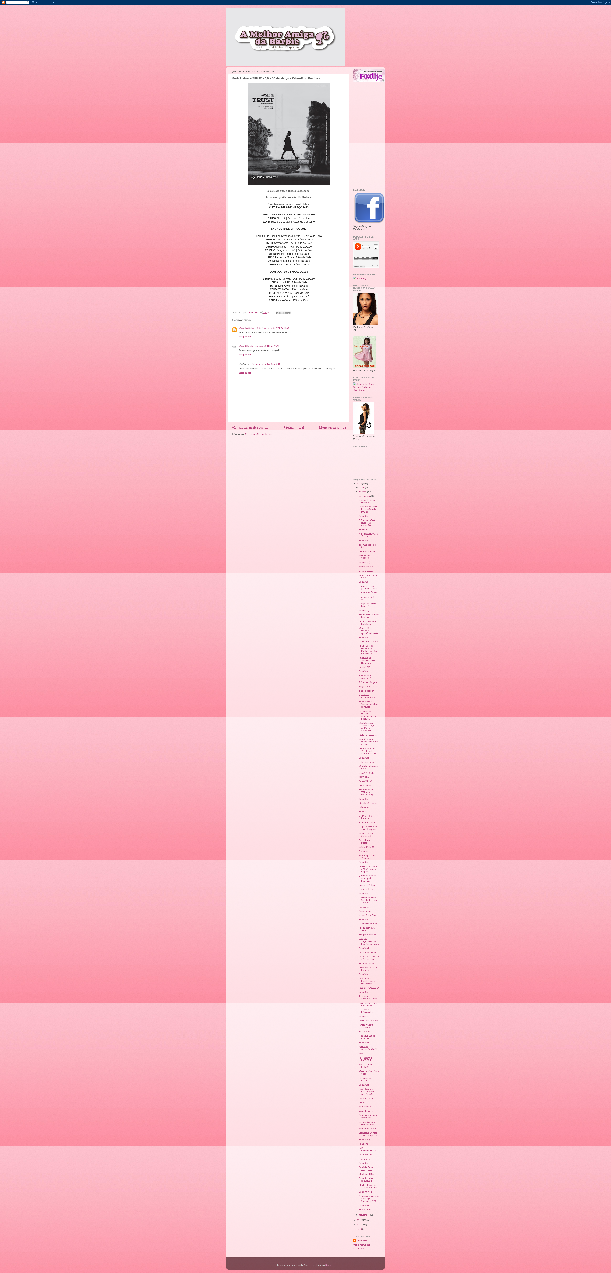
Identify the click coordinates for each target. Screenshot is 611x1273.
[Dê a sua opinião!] (280, 312)
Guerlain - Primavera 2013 (369, 696)
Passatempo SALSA (365, 1079)
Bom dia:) (364, 610)
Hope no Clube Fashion (367, 1037)
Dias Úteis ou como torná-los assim (368, 741)
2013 (359, 483)
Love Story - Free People (368, 968)
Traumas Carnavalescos (368, 997)
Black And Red (366, 1174)
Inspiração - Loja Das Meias (368, 1004)
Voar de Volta (366, 1111)
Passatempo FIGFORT (365, 1059)
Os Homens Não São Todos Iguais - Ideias (369, 900)
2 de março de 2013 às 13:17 (265, 364)
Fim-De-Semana (368, 803)
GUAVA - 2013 (366, 773)
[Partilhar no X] (283, 312)
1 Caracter (364, 807)
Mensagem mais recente (250, 427)
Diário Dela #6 (366, 847)
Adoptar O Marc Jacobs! (367, 604)
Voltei (362, 1102)
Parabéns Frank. (368, 952)
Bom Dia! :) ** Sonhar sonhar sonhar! (368, 704)
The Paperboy (367, 690)
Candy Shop (365, 1192)
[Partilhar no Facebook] (286, 312)
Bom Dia (363, 516)
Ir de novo (364, 1159)
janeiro (363, 1214)
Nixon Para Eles (367, 915)
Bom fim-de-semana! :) (366, 1179)
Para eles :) (364, 1031)
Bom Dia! (364, 757)
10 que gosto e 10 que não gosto (368, 828)
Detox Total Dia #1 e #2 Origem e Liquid (368, 869)
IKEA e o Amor (367, 1098)
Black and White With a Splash (368, 1134)
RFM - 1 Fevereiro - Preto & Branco (369, 1186)
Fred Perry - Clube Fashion (369, 615)
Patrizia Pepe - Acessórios (367, 1168)
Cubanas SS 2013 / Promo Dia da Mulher (369, 509)
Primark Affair (367, 885)
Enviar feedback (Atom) (258, 434)
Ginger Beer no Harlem (367, 501)
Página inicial (293, 427)
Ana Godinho (246, 328)
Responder (245, 336)
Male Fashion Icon (369, 735)
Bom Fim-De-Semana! (366, 834)
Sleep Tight (365, 1209)
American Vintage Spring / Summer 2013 (369, 1198)
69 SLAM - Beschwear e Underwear (367, 981)
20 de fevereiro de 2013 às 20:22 (262, 346)
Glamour (364, 851)
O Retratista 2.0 (367, 762)
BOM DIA (364, 777)
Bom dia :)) (364, 562)
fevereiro (364, 496)
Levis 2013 (364, 667)
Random (363, 1143)
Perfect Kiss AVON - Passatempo (369, 957)
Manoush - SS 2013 (369, 1128)
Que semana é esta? (366, 598)
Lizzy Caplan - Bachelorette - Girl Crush (368, 1091)
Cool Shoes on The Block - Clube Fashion (368, 751)
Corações (364, 907)
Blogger (329, 1265)
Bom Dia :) (364, 1139)
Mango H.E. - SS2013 (366, 557)
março (363, 491)
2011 (359, 1224)
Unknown (362, 1240)
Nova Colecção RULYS (367, 1065)
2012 (359, 1220)
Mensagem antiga (332, 427)
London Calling (367, 551)
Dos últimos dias (368, 923)
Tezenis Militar (367, 963)
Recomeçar (365, 911)
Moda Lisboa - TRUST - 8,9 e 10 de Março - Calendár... (369, 727)
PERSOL (363, 529)
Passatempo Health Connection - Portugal (367, 715)
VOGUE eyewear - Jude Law (368, 622)
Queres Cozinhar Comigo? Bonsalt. (368, 878)
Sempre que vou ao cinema (368, 1116)
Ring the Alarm (367, 934)
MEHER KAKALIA (369, 988)
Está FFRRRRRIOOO (368, 1149)
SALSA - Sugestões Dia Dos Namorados (369, 941)
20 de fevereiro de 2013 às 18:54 (272, 328)
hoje (361, 1053)
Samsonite (365, 1106)
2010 (359, 1229)
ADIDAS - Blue (367, 822)
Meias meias (366, 566)
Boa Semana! (366, 1154)
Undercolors (366, 889)
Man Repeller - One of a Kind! (368, 1048)
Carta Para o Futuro (365, 841)
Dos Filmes (365, 785)
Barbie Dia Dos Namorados (367, 1123)
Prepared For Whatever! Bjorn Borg (366, 792)
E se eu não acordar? (365, 676)
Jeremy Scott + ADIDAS (367, 1026)
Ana (241, 346)
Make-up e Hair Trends (367, 856)
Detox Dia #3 (365, 781)
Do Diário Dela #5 (368, 1020)
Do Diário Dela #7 (368, 641)
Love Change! (366, 571)
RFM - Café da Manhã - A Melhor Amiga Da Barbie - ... (368, 650)
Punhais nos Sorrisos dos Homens (367, 660)
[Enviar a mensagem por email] (277, 312)
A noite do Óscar (368, 592)
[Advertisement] (366, 135)
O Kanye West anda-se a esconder (367, 523)
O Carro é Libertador (366, 1010)
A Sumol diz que (368, 682)
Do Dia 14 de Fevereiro (365, 817)
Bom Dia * (364, 893)
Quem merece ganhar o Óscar (368, 587)
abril (362, 487)
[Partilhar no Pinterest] (289, 312)
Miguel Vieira (366, 686)
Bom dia (363, 811)
